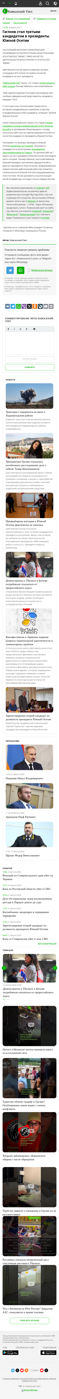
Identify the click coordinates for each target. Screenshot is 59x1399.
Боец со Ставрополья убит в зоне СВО (25, 939)
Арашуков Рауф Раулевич (21, 817)
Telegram (31, 201)
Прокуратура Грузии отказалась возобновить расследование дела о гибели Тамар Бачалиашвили (26, 465)
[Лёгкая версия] (16, 3)
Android (40, 188)
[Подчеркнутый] (20, 329)
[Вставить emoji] (34, 329)
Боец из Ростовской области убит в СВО (26, 889)
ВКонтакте (12, 214)
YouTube (45, 218)
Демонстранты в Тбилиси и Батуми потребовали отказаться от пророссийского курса (26, 584)
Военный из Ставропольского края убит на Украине (28, 877)
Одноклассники (27, 214)
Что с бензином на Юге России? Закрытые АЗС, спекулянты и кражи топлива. (28, 1310)
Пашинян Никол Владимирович (24, 778)
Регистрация (30, 359)
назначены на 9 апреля (21, 146)
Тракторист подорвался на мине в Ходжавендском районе (25, 413)
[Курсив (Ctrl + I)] (14, 329)
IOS (47, 188)
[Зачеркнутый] (26, 329)
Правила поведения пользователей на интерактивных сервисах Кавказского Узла (29, 1380)
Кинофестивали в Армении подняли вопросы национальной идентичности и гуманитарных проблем (29, 640)
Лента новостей (20, 23)
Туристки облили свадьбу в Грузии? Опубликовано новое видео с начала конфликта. (24, 1105)
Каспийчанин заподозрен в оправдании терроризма (26, 913)
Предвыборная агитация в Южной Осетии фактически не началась (26, 523)
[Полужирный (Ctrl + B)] (8, 329)
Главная (6, 23)
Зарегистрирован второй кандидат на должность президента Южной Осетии (28, 717)
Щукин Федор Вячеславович (22, 855)
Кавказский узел (11, 83)
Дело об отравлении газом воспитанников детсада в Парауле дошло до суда (27, 900)
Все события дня (47, 944)
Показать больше (29, 1320)
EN (9, 3)
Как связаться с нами (25, 1347)
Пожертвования (49, 1347)
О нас (5, 1347)
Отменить (30, 367)
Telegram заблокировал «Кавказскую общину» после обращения (24, 1157)
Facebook (36, 211)
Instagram (48, 211)
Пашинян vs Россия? (46, 18)
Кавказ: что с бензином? (17, 18)
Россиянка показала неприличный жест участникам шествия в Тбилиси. (26, 1261)
